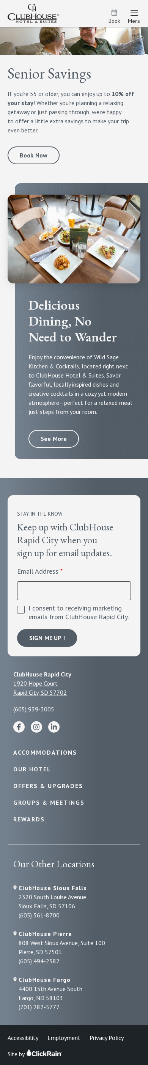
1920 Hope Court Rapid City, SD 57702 (40, 688)
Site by (17, 1054)
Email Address (37, 571)
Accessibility (23, 1037)
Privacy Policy (107, 1037)
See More (54, 438)
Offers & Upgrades (48, 786)
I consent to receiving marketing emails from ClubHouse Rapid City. (78, 612)
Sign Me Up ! (47, 638)
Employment (63, 1037)
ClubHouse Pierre (45, 934)
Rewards (29, 819)
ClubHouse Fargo (45, 979)
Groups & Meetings (49, 802)
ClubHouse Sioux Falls (53, 888)
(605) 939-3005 (33, 709)
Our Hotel (32, 769)
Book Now (33, 155)
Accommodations (45, 752)
